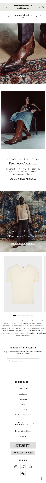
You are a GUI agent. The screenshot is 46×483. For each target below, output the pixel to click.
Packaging (23, 399)
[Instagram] (15, 466)
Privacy (23, 436)
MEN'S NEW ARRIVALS (23, 243)
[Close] (43, 7)
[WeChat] (23, 473)
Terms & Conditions (23, 431)
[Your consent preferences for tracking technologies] (41, 478)
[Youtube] (30, 466)
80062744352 (23, 415)
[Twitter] (23, 466)
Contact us (23, 389)
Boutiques (23, 394)
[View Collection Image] (23, 120)
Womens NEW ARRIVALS (23, 179)
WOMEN (23, 76)
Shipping (23, 410)
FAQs (23, 404)
